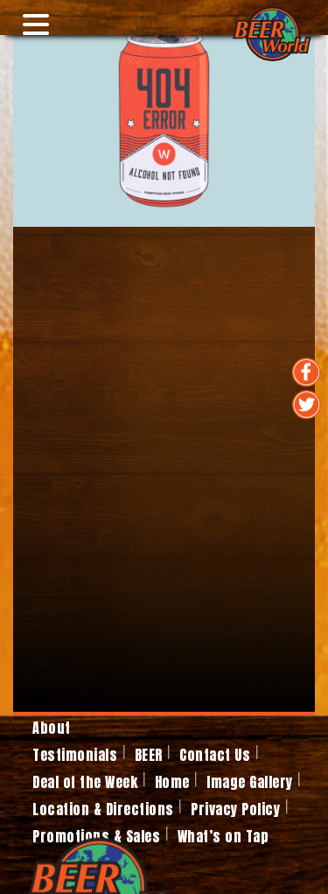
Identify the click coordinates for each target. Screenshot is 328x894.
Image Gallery (249, 781)
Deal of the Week (84, 781)
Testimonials (74, 754)
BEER (149, 754)
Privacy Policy (235, 809)
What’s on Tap (223, 836)
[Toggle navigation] (29, 17)
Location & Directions (103, 809)
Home (172, 781)
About (51, 727)
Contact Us (214, 754)
